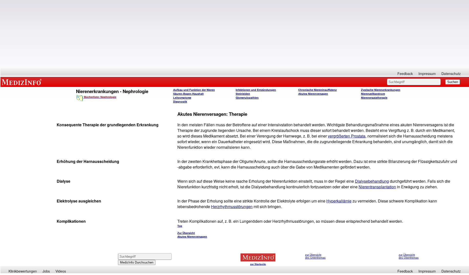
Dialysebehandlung (372, 181)
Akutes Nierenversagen (313, 93)
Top (179, 226)
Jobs (46, 271)
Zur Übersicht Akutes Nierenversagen (192, 234)
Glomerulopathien (247, 97)
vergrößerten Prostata (346, 136)
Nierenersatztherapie (374, 97)
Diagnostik (180, 101)
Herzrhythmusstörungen (232, 206)
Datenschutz (451, 73)
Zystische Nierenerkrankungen (380, 90)
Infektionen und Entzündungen (256, 90)
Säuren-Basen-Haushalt (188, 93)
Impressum (427, 73)
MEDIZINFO (22, 82)
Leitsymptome (182, 97)
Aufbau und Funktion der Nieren (194, 90)
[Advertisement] (234, 34)
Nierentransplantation (377, 187)
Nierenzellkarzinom (373, 93)
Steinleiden (243, 93)
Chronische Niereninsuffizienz (317, 90)
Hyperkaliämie (339, 201)
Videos (60, 271)
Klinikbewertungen (23, 271)
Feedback (405, 73)
